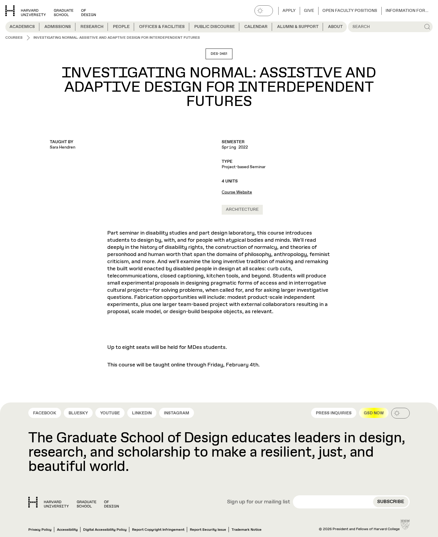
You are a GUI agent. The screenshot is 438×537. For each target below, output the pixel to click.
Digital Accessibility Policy (105, 530)
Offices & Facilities (162, 26)
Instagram (176, 413)
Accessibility (67, 530)
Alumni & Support (298, 26)
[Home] (73, 502)
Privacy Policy (40, 530)
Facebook (44, 413)
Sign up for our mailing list (258, 502)
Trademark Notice (247, 530)
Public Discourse (214, 26)
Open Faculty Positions (349, 10)
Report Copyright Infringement (158, 530)
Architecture (242, 209)
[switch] (263, 10)
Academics (22, 26)
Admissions (57, 26)
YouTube (110, 413)
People (121, 26)
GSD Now (374, 413)
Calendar (256, 26)
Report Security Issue (208, 530)
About (335, 26)
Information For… (407, 10)
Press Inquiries (334, 413)
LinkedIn (142, 413)
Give (309, 10)
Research (91, 26)
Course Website (237, 192)
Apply (289, 10)
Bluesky (78, 413)
